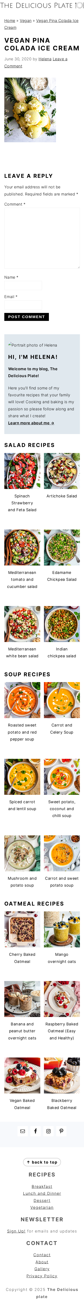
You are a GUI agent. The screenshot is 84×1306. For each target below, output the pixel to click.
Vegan (26, 20)
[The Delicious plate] (42, 7)
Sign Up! (16, 1231)
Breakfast (42, 1186)
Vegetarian (42, 1207)
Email (11, 296)
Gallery (42, 1269)
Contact (42, 1255)
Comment (15, 204)
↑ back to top (42, 1162)
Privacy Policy (42, 1276)
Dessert (42, 1200)
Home (9, 20)
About (42, 1262)
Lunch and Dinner (42, 1193)
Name (11, 277)
